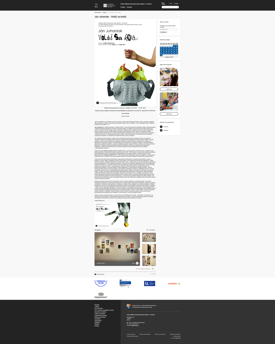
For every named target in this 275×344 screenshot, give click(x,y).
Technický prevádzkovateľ (132, 336)
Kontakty (129, 7)
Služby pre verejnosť (100, 317)
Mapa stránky (163, 3)
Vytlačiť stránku (100, 274)
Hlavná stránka (98, 12)
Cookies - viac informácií (160, 334)
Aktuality (104, 12)
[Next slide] (140, 249)
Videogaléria (98, 320)
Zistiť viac (169, 89)
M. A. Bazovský (99, 308)
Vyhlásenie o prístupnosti (175, 334)
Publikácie (97, 322)
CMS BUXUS (177, 338)
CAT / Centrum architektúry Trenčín (104, 310)
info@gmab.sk (135, 325)
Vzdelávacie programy (101, 315)
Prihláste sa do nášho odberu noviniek (168, 26)
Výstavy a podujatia (100, 313)
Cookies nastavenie (131, 334)
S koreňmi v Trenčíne (100, 312)
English (176, 3)
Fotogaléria (98, 318)
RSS (171, 3)
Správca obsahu (177, 336)
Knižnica (97, 326)
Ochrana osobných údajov (145, 334)
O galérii (122, 7)
